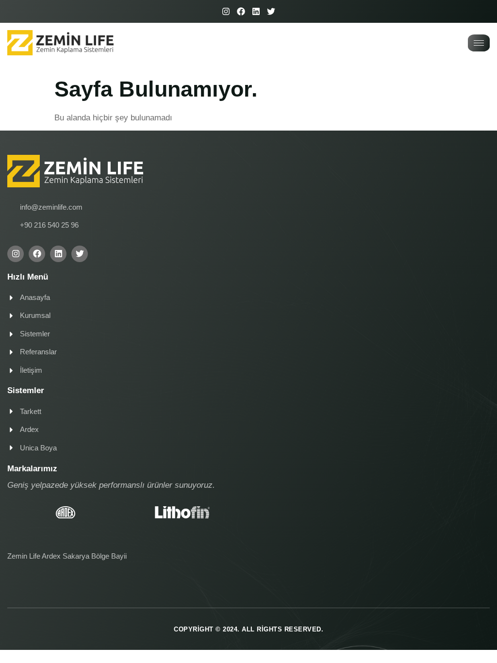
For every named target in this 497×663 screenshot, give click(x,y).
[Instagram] (226, 11)
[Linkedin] (256, 11)
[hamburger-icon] (479, 42)
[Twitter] (271, 11)
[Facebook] (241, 11)
